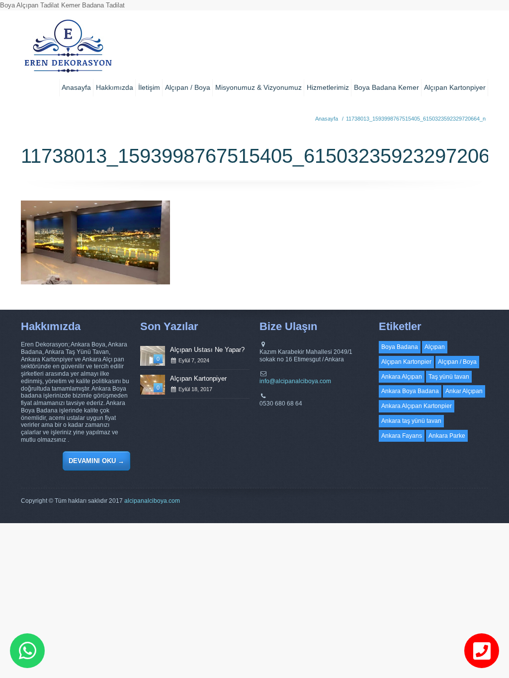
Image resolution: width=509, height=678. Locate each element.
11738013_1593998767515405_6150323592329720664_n (416, 119)
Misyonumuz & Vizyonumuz (258, 87)
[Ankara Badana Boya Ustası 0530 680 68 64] (68, 49)
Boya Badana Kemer (386, 87)
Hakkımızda (114, 87)
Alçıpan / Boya (187, 87)
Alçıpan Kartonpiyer (455, 87)
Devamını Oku (96, 461)
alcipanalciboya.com (152, 500)
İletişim (149, 87)
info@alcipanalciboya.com (295, 381)
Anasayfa (76, 87)
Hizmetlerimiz (328, 87)
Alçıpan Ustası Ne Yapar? (207, 349)
